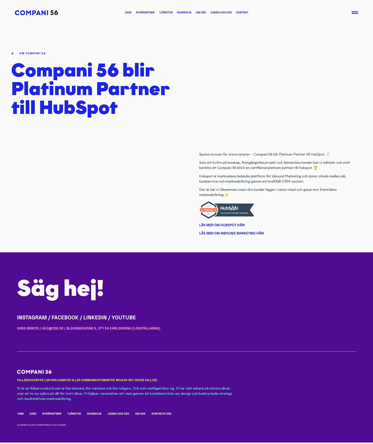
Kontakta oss (161, 413)
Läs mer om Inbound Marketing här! (231, 233)
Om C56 (201, 12)
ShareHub (184, 12)
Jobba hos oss (221, 12)
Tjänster (166, 12)
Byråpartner (145, 12)
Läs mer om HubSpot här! (222, 225)
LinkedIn (95, 317)
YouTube (124, 317)
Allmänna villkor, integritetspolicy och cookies (41, 425)
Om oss (140, 413)
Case (128, 12)
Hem (21, 413)
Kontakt (242, 12)
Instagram (32, 317)
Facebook (65, 317)
